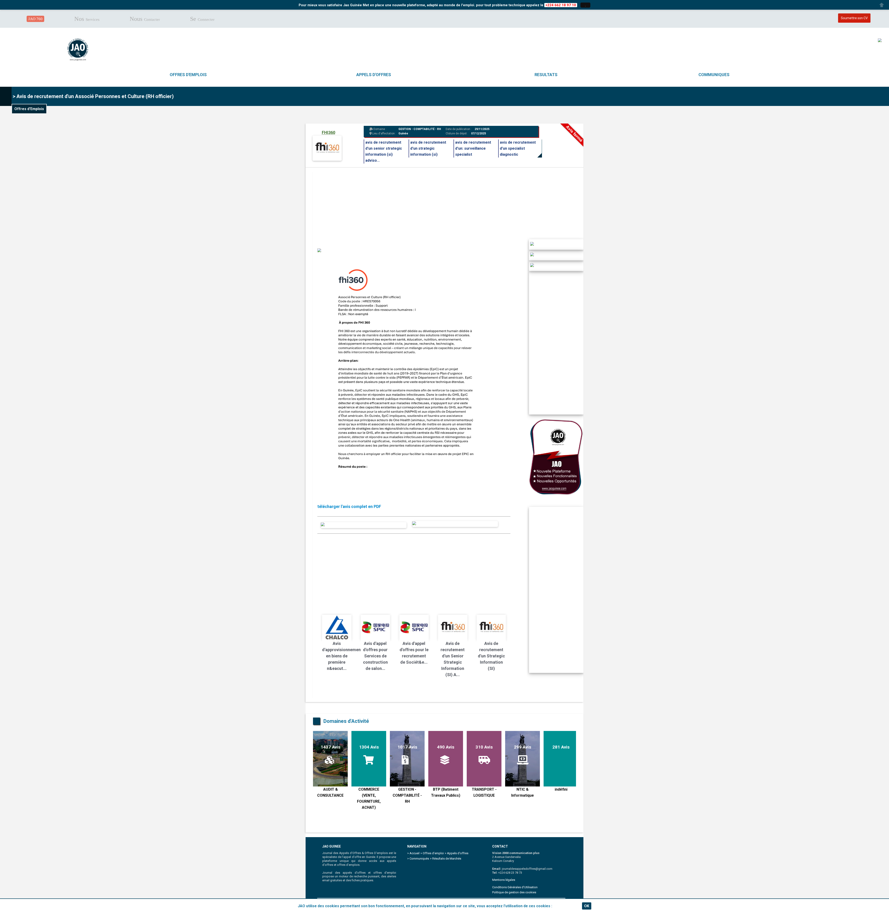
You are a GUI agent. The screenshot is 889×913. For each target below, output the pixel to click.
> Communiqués (418, 858)
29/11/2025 (481, 129)
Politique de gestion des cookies (514, 892)
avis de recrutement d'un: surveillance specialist (473, 148)
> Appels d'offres (456, 853)
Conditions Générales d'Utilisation (515, 887)
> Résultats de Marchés (445, 858)
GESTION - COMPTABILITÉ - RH (419, 129)
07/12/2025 (478, 133)
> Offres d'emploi (432, 853)
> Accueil (413, 853)
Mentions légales (503, 880)
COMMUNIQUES (713, 74)
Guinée (403, 133)
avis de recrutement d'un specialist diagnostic (518, 148)
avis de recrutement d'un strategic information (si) (428, 148)
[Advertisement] (451, 204)
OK (586, 906)
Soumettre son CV (854, 18)
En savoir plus (565, 906)
